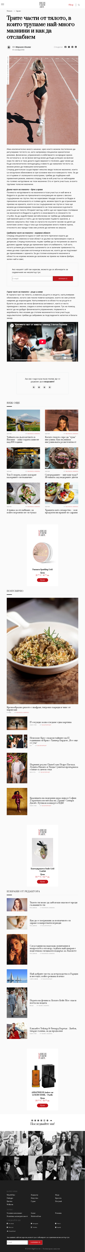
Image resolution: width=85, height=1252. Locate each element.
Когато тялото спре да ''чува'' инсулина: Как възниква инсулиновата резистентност (60, 440)
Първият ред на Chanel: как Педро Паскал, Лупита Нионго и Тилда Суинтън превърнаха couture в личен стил (54, 767)
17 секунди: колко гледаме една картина (51, 722)
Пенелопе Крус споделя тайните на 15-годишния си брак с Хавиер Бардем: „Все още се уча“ (54, 740)
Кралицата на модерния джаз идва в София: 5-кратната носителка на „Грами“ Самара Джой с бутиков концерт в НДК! (53, 800)
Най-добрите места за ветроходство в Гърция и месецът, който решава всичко (54, 975)
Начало (9, 11)
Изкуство (33, 725)
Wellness (33, 907)
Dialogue (10, 1198)
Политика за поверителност (17, 1216)
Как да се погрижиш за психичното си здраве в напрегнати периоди (50, 921)
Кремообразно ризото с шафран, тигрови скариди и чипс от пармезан (39, 708)
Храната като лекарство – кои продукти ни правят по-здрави (61, 511)
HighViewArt (46, 725)
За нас (33, 1213)
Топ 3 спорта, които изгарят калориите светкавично (21, 476)
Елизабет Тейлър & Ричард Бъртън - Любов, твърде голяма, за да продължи (53, 1029)
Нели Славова (44, 1005)
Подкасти (34, 1195)
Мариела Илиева (23, 47)
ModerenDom (36, 1216)
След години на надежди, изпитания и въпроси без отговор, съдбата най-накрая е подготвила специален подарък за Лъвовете (53, 948)
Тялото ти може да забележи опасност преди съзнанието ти (53, 903)
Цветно (9, 1201)
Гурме (9, 712)
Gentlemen (34, 979)
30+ (31, 745)
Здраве (18, 11)
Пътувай (58, 1201)
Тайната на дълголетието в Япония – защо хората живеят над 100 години (23, 440)
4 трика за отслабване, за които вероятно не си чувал (21, 511)
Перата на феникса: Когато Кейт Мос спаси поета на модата (53, 1001)
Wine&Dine (11, 1195)
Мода (32, 1005)
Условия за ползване (14, 1213)
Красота (33, 772)
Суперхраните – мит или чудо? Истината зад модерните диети (61, 476)
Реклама (58, 1213)
